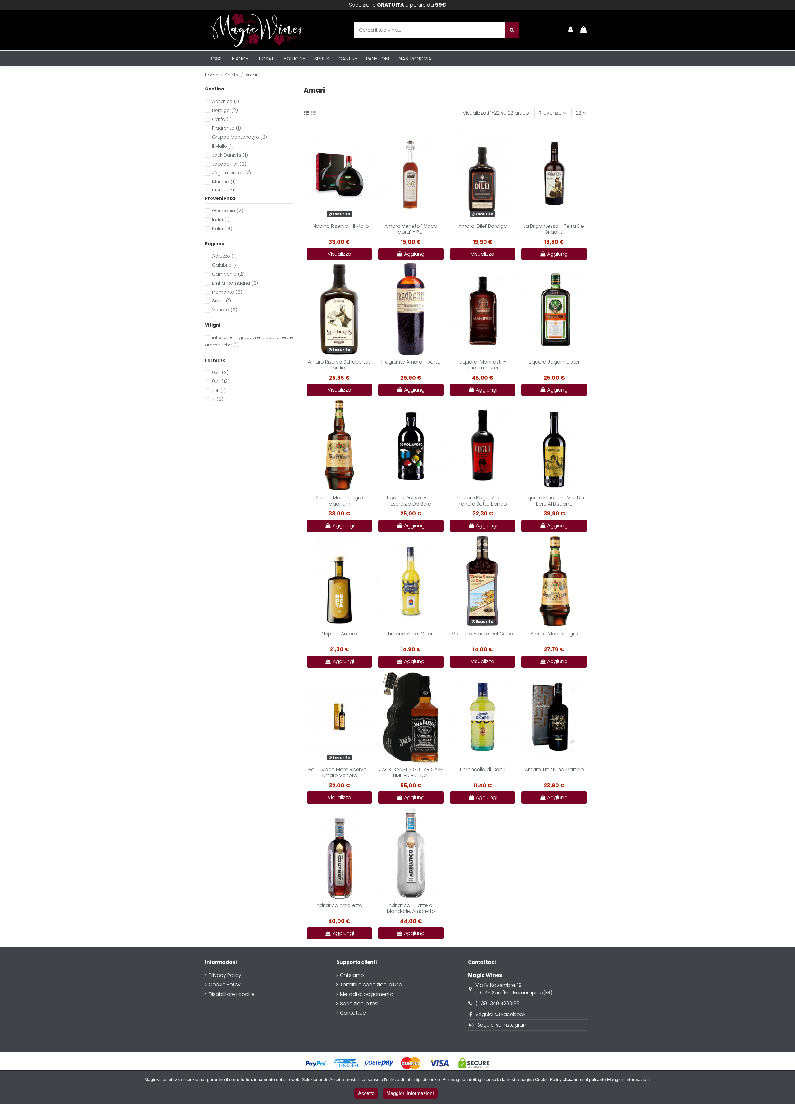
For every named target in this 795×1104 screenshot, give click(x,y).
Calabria (226, 265)
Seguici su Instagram (502, 1024)
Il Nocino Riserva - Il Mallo (339, 226)
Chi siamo (352, 975)
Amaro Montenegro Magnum (339, 500)
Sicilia (221, 300)
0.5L (220, 372)
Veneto (224, 309)
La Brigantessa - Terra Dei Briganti (554, 229)
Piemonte (227, 292)
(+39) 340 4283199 (497, 1003)
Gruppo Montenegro (239, 137)
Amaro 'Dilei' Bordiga (482, 226)
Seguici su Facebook (500, 1014)
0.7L (220, 381)
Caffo (222, 119)
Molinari (224, 190)
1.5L (218, 390)
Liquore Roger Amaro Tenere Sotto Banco (482, 500)
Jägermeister (231, 172)
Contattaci (353, 1012)
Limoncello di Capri (411, 633)
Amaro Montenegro (554, 633)
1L (217, 399)
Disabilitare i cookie (232, 994)
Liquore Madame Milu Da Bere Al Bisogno (554, 500)
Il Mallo (223, 146)
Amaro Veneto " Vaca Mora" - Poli (410, 229)
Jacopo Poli (229, 164)
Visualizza (339, 254)
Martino (224, 181)
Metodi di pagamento (366, 994)
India (220, 219)
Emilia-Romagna (235, 283)
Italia (222, 228)
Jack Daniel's (230, 155)
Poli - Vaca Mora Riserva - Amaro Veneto (339, 772)
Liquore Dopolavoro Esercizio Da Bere (411, 500)
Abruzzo (224, 256)
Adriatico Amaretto (339, 905)
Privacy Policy (225, 975)
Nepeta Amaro (339, 633)
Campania (228, 274)
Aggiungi (414, 254)
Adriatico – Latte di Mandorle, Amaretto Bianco (411, 911)
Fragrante (226, 128)
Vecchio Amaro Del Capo (482, 633)
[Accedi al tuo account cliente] (571, 30)
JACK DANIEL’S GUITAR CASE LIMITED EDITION (411, 772)
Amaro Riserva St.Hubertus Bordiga (339, 364)
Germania (227, 210)
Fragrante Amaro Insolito (411, 361)
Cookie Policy (225, 984)
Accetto (366, 1093)
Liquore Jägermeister (554, 361)
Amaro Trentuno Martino (554, 769)
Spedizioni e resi (359, 1003)
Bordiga (225, 110)
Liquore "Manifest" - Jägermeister (483, 364)
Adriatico (225, 101)
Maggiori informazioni (410, 1093)
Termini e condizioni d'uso (371, 984)
